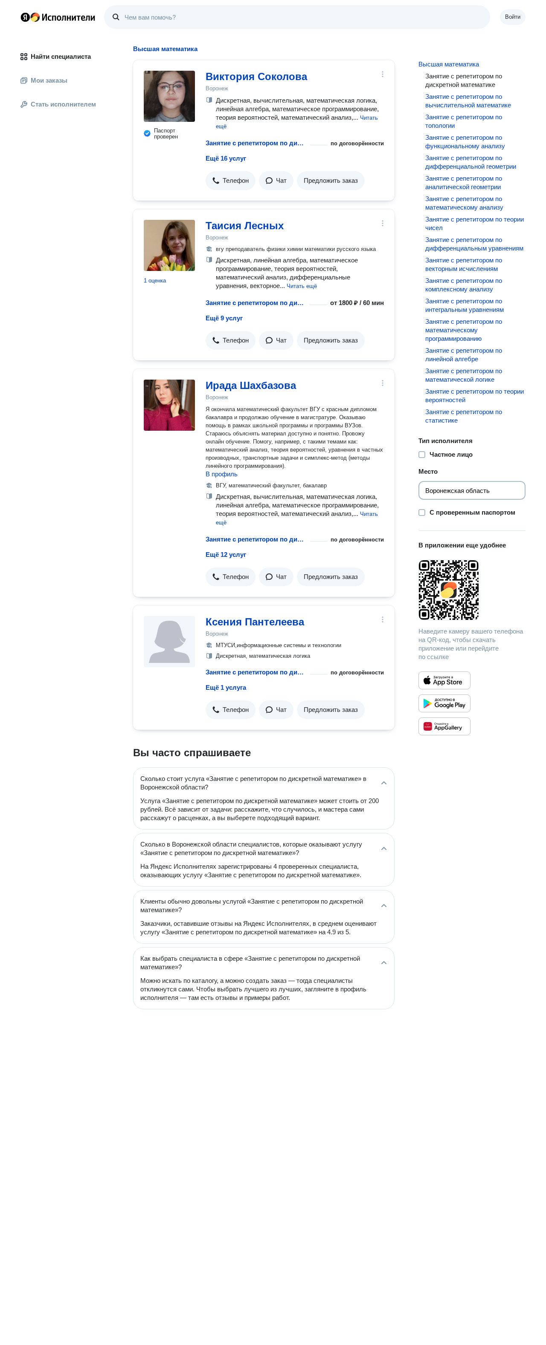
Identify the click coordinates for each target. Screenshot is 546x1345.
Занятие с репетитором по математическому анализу (464, 203)
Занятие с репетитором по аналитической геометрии (463, 182)
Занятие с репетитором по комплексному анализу (463, 285)
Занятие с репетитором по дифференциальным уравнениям (474, 244)
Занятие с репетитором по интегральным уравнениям (464, 305)
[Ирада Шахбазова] (169, 405)
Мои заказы (49, 80)
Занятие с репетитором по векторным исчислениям (463, 264)
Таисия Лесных (245, 225)
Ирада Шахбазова (251, 385)
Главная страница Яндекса (25, 17)
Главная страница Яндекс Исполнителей (58, 17)
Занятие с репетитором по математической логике (463, 375)
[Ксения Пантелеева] (169, 641)
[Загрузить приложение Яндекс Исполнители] (472, 590)
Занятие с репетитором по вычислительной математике (468, 101)
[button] (231, 180)
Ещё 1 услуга (226, 687)
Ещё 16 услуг (226, 158)
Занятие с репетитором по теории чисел (474, 223)
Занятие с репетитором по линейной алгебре (463, 355)
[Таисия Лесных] (169, 245)
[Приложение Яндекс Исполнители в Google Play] (444, 703)
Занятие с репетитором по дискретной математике (256, 143)
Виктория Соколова (256, 76)
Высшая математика (448, 64)
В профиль (222, 474)
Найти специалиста (61, 56)
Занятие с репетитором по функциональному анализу (465, 142)
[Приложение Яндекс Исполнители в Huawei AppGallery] (444, 726)
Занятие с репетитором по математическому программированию (463, 330)
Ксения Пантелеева (255, 622)
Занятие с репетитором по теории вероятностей (474, 395)
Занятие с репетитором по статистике (463, 416)
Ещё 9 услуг (224, 318)
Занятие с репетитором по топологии (463, 121)
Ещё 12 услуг (226, 554)
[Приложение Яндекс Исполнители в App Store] (444, 680)
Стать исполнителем (63, 104)
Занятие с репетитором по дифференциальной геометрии (470, 162)
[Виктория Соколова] (169, 96)
